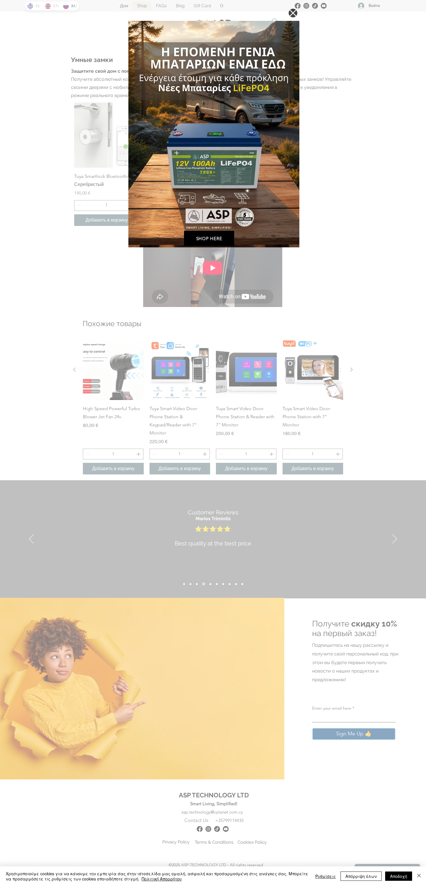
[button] (293, 13)
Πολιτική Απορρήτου (162, 879)
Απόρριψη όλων (361, 876)
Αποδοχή (398, 876)
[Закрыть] (419, 876)
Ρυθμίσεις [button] (325, 876)
